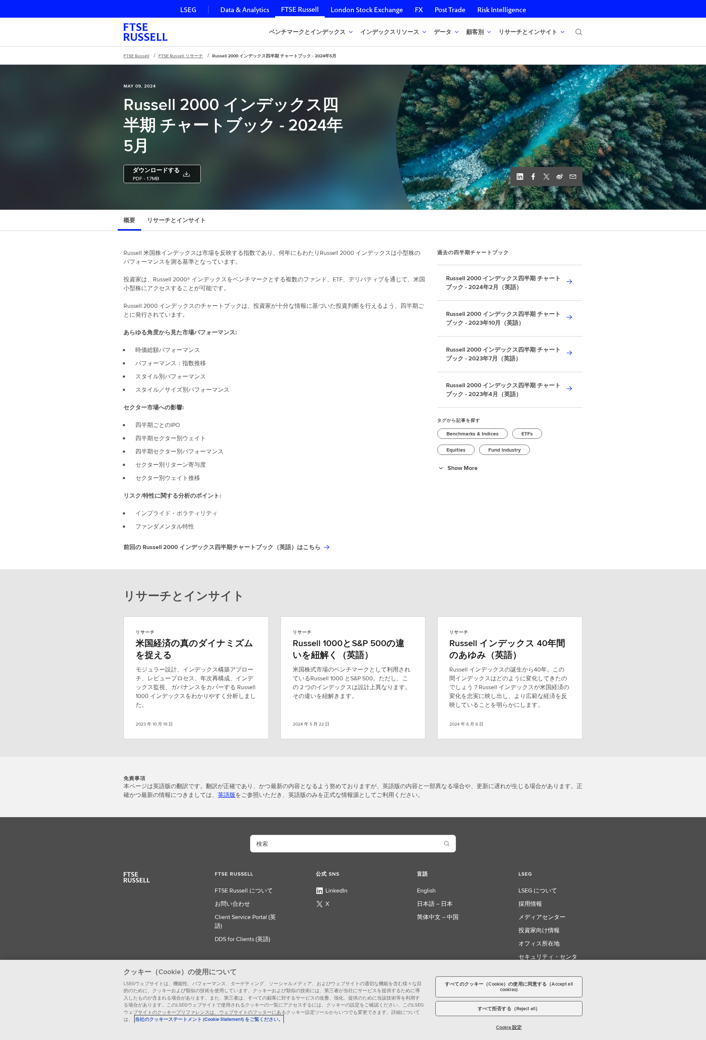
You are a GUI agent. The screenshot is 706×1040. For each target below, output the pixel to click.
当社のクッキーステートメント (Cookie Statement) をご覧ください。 (209, 1019)
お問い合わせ (232, 904)
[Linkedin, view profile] (520, 176)
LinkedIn (336, 890)
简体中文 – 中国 (438, 917)
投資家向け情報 (539, 930)
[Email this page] (573, 176)
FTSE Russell (300, 9)
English (426, 890)
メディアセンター (542, 917)
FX (419, 10)
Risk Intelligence (501, 10)
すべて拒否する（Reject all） (509, 1008)
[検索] (578, 32)
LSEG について (537, 890)
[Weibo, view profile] (559, 176)
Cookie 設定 (509, 1026)
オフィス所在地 (539, 943)
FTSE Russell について (244, 890)
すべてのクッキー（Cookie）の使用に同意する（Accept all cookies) (509, 986)
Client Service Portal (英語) (245, 921)
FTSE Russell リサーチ (180, 56)
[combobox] (344, 843)
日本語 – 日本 (435, 904)
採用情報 (530, 904)
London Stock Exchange (367, 10)
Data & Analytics (244, 10)
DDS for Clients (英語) (242, 939)
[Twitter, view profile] (546, 176)
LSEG (188, 10)
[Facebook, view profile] (533, 176)
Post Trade (450, 10)
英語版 (226, 795)
